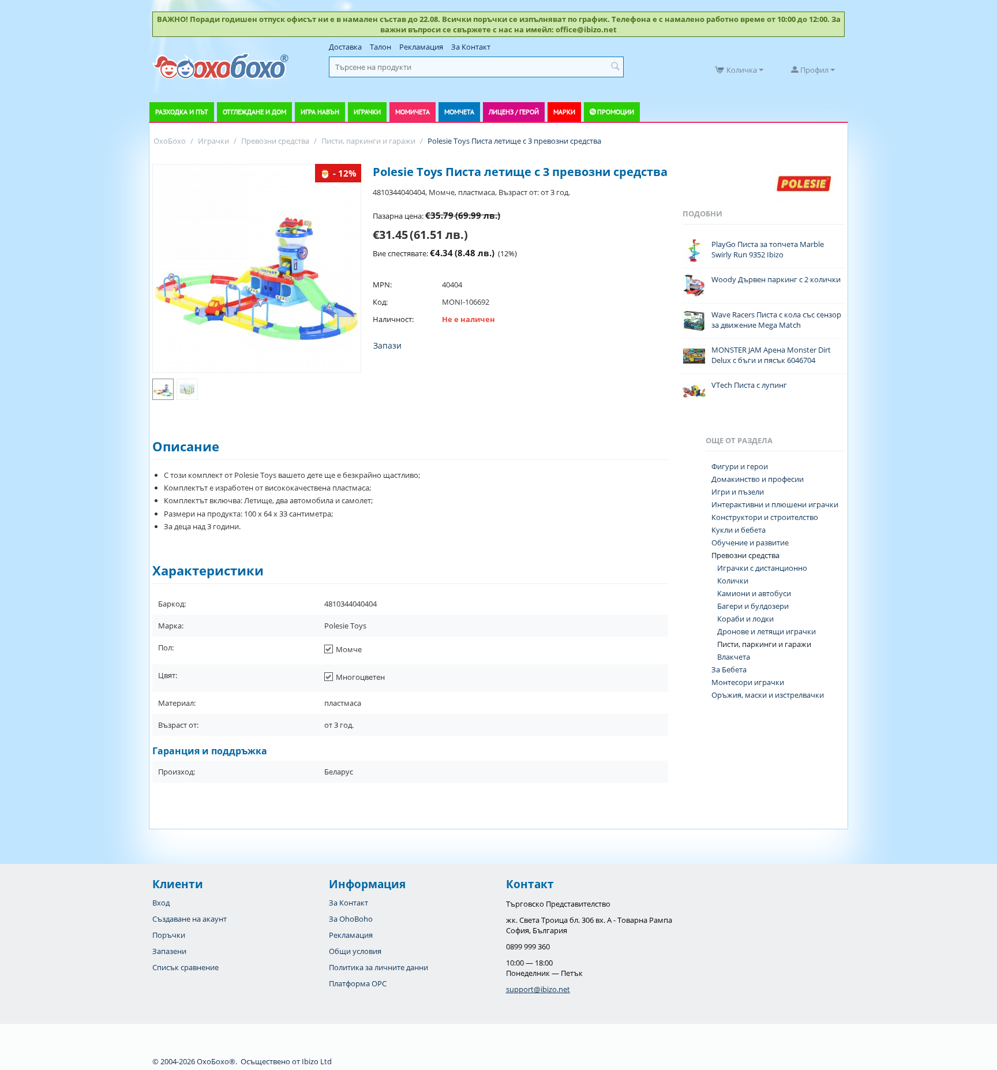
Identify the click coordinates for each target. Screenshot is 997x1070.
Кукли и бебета (738, 530)
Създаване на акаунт (189, 919)
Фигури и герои (739, 466)
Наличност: (393, 319)
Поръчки (168, 935)
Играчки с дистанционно (762, 568)
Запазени (169, 951)
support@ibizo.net (538, 989)
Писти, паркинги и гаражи (764, 644)
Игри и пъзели (737, 492)
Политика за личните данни (378, 967)
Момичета (412, 111)
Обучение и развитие (750, 542)
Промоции (615, 111)
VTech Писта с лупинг (749, 385)
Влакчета (733, 657)
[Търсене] (615, 66)
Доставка (345, 47)
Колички (732, 580)
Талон (380, 47)
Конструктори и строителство (764, 517)
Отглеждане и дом (254, 111)
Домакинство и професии (757, 479)
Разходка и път (181, 111)
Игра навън (320, 111)
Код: (380, 302)
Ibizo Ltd (317, 1061)
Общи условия (355, 951)
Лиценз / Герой (514, 111)
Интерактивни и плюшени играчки (774, 504)
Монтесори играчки (747, 682)
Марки (564, 111)
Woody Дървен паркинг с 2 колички (776, 279)
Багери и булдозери (753, 606)
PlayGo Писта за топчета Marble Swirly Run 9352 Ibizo (767, 249)
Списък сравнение (185, 967)
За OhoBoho (351, 919)
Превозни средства (745, 555)
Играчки (367, 111)
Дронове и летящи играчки (766, 631)
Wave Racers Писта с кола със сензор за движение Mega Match (776, 319)
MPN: (382, 284)
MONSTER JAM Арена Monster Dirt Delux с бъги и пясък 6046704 (771, 355)
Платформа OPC (358, 983)
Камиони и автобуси (754, 593)
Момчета (459, 111)
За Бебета (729, 669)
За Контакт (470, 47)
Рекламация (421, 47)
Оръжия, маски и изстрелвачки (767, 695)
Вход (161, 902)
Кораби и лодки (745, 618)
